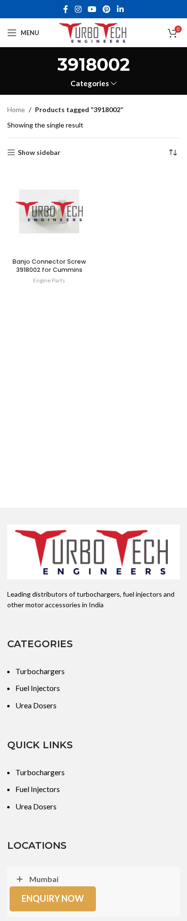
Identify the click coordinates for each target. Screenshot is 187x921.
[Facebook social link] (65, 9)
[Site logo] (93, 32)
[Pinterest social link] (107, 9)
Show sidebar (39, 152)
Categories (89, 83)
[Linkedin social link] (120, 9)
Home (16, 109)
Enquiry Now (53, 898)
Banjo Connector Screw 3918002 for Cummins (49, 265)
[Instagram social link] (77, 9)
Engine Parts (49, 280)
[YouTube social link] (91, 9)
